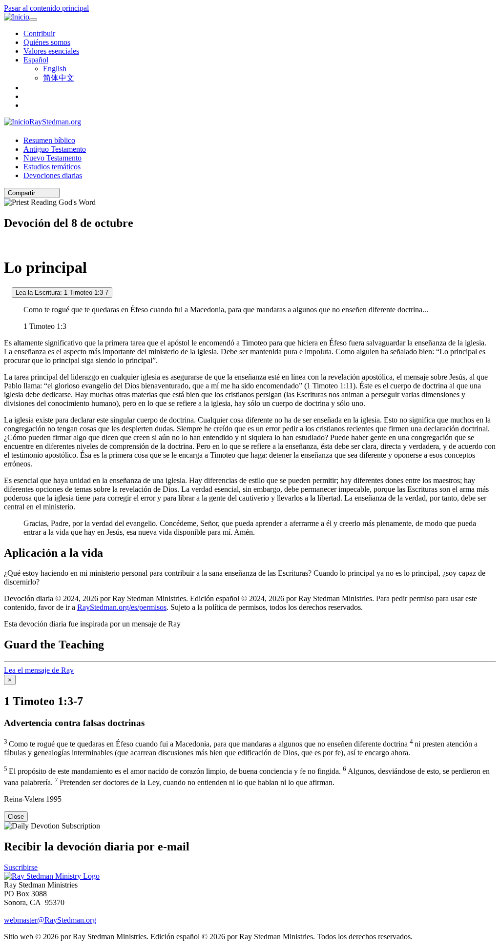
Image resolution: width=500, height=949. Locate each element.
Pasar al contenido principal (46, 8)
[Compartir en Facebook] (53, 193)
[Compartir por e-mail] (39, 193)
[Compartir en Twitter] (46, 193)
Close (16, 816)
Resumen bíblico (49, 140)
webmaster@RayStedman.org (50, 920)
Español (35, 60)
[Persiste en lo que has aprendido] (7, 292)
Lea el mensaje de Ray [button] (39, 670)
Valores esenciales (51, 51)
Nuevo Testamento (52, 158)
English (54, 68)
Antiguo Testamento (54, 149)
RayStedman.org (55, 122)
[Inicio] (16, 17)
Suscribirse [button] (21, 867)
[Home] (52, 876)
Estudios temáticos (52, 166)
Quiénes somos (46, 42)
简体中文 (58, 78)
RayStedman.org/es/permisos (122, 607)
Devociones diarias (52, 175)
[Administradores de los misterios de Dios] (7, 244)
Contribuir (39, 33)
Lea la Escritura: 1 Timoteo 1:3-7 (62, 292)
